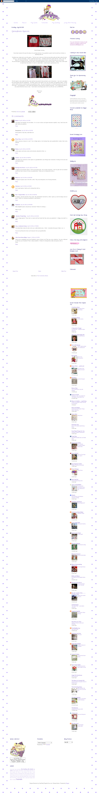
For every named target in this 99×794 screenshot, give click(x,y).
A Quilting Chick (76, 307)
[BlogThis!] (30, 111)
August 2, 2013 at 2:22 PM (33, 237)
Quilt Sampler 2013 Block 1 (19, 770)
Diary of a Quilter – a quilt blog (79, 401)
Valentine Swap (81, 513)
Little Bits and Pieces (77, 501)
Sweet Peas (80, 470)
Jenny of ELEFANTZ (76, 484)
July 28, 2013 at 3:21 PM (24, 120)
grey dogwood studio (77, 463)
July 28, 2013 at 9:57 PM (31, 167)
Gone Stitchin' (75, 453)
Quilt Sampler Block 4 (21, 777)
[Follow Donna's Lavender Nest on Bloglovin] (74, 244)
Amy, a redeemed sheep (21, 226)
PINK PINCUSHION (76, 643)
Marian (17, 120)
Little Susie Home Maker (21, 237)
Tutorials (45, 23)
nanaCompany (75, 604)
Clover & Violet (75, 394)
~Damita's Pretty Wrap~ (21, 216)
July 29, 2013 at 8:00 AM (31, 194)
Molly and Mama (76, 576)
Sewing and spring (81, 523)
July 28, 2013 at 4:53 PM (27, 130)
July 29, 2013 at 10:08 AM (26, 204)
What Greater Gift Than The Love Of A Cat (82, 689)
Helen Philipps (75, 469)
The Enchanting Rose (77, 687)
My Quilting (56, 23)
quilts (27, 777)
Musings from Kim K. (20, 167)
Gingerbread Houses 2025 (77, 709)
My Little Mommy (81, 335)
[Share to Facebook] (33, 111)
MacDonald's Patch (76, 533)
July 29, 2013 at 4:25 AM (25, 186)
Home (16, 23)
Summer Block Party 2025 (77, 480)
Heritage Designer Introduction (78, 432)
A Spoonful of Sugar (76, 328)
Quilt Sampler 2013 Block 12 (15, 772)
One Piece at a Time (76, 621)
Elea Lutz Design (76, 407)
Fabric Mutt (74, 414)
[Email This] (29, 111)
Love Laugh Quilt (76, 522)
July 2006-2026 (75, 629)
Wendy (17, 149)
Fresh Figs (74, 436)
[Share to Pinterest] (35, 111)
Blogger (67, 783)
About (24, 23)
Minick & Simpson (76, 554)
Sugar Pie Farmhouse (77, 675)
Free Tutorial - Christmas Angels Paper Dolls (81, 445)
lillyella (73, 495)
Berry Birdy (74, 355)
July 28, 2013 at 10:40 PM (26, 177)
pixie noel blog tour (82, 714)
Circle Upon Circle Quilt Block (15, 769)
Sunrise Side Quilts (82, 555)
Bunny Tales (74, 388)
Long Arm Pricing (70, 23)
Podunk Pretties (75, 654)
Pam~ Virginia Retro (20, 194)
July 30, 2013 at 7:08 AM (32, 226)
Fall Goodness (75, 676)
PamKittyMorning (76, 628)
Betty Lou (17, 177)
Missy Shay (18, 139)
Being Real (80, 415)
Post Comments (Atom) (42, 275)
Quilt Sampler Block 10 (25, 776)
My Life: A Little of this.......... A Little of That (79, 593)
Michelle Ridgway (76, 543)
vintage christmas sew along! (78, 465)
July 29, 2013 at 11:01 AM (33, 216)
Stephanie (17, 204)
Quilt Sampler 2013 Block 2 (27, 772)
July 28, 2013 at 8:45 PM (24, 149)
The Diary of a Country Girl (78, 680)
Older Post (63, 271)
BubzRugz (74, 377)
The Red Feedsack (76, 697)
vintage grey (74, 713)
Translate (48, 744)
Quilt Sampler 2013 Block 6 (30, 773)
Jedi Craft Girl (75, 479)
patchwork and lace (76, 633)
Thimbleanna (75, 707)
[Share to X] (32, 111)
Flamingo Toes (75, 424)
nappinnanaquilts (76, 611)
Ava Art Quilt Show (81, 566)
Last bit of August (81, 379)
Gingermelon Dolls (76, 442)
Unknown (17, 186)
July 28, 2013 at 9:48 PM (25, 157)
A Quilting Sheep (76, 317)
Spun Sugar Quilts (76, 664)
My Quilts (34, 23)
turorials (14, 779)
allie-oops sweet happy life (78, 334)
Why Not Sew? (75, 723)
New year (80, 634)
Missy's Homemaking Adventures (77, 565)
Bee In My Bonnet (76, 345)
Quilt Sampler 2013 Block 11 (29, 770)
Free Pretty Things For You (78, 431)
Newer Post (15, 271)
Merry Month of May (82, 544)
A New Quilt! (80, 534)
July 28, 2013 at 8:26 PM (26, 139)
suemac (17, 157)
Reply (16, 126)
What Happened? (81, 503)
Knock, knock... (81, 319)
